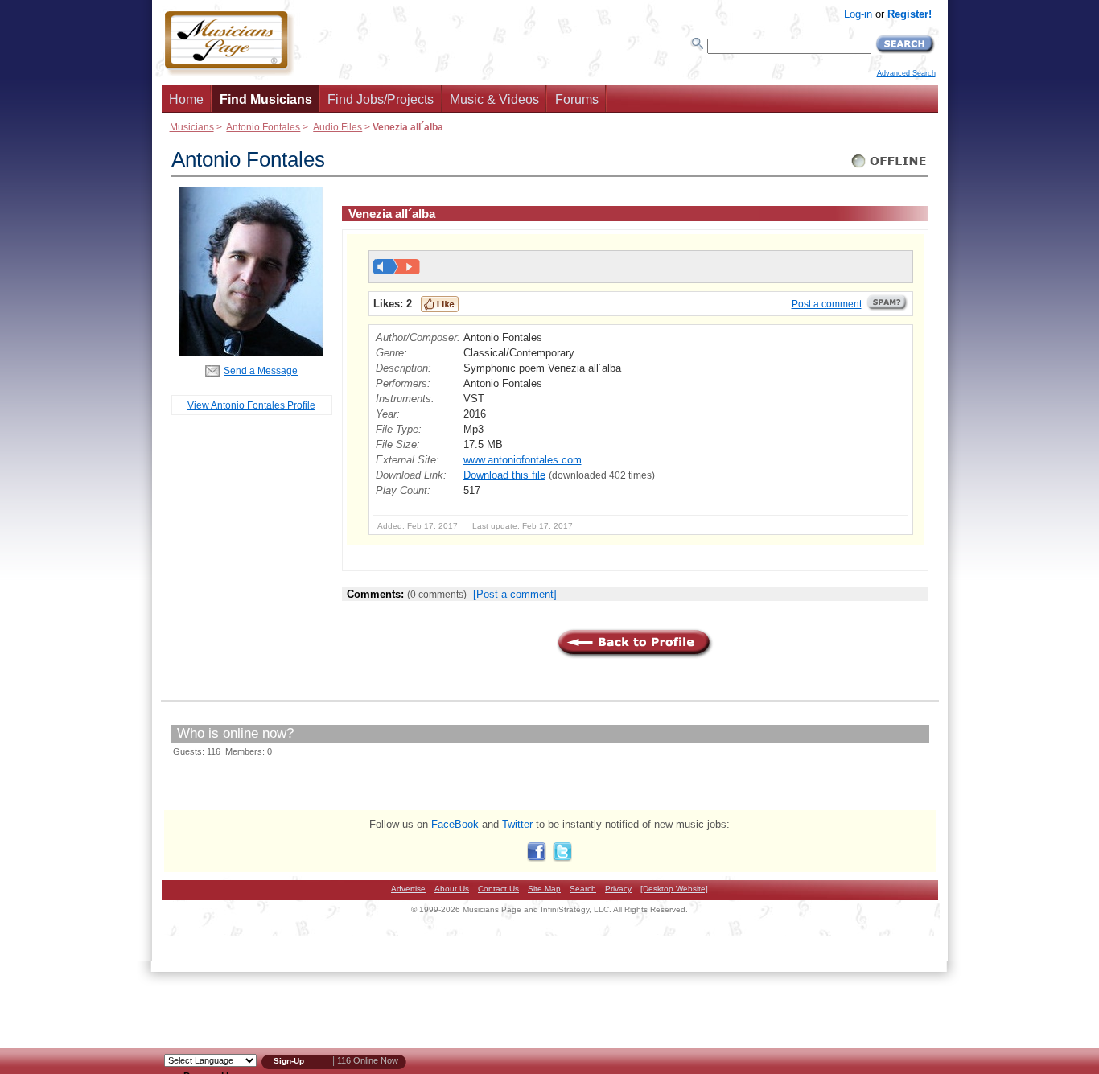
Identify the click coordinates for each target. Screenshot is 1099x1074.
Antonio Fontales (263, 126)
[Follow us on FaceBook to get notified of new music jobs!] (536, 858)
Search (583, 888)
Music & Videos (494, 99)
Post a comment (827, 304)
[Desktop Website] (674, 888)
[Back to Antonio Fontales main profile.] (251, 353)
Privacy (618, 888)
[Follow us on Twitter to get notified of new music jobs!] (562, 858)
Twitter (517, 824)
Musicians (192, 126)
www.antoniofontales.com (522, 460)
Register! (909, 14)
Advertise (408, 888)
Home (186, 99)
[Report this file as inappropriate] (887, 308)
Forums (577, 99)
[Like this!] (439, 304)
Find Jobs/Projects (380, 99)
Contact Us (498, 888)
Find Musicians (266, 99)
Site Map (544, 888)
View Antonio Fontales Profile (251, 405)
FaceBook (455, 824)
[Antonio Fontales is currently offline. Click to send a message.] (889, 168)
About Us (451, 888)
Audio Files (337, 126)
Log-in (858, 14)
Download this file (504, 475)
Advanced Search (906, 73)
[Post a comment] (515, 594)
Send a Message (261, 370)
